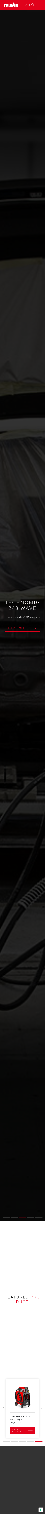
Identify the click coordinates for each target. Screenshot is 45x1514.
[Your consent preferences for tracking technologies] (41, 1510)
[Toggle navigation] (39, 5)
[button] (3, 1408)
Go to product (16, 1430)
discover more (16, 628)
